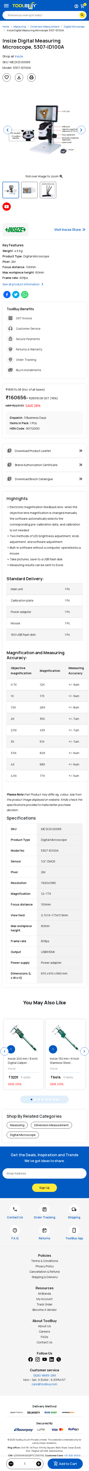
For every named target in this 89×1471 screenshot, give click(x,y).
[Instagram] (37, 1359)
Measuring (19, 26)
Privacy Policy (45, 1266)
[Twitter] (58, 1359)
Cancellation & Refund (44, 1272)
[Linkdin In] (51, 1359)
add (38, 1463)
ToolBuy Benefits (20, 309)
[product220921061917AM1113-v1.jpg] (65, 1037)
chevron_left (4, 1051)
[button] (7, 130)
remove (10, 1463)
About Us (44, 1326)
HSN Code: (17, 428)
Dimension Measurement (44, 26)
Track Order (44, 1304)
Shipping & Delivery (45, 1277)
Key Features (13, 245)
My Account (44, 1299)
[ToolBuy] (24, 6)
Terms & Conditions (44, 1261)
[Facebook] (30, 1359)
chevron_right (84, 1051)
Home (5, 26)
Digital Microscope (74, 26)
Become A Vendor (44, 1310)
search (82, 15)
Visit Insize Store (70, 229)
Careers (44, 1331)
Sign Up (44, 1188)
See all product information (23, 284)
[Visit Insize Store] (15, 229)
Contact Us (44, 1342)
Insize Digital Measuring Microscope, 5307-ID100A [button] (35, 30)
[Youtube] (44, 1359)
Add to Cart (65, 1464)
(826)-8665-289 (44, 1375)
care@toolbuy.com (44, 1384)
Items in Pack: (19, 423)
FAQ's (44, 1337)
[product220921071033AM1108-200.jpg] (23, 1037)
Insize (19, 56)
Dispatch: (16, 418)
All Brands (44, 1293)
